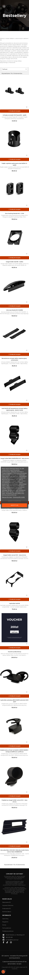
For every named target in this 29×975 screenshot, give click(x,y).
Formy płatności (6, 928)
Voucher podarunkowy (14, 651)
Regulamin (5, 922)
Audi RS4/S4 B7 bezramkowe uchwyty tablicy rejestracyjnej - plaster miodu (14, 409)
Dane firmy (5, 918)
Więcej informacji (7, 497)
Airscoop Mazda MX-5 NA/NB (14, 310)
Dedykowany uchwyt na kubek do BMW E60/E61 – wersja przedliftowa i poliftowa (14, 750)
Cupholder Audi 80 (14, 603)
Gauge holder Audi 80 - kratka (14, 261)
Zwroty (4, 925)
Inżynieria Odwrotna (7, 905)
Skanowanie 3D (6, 902)
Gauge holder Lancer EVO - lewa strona (14, 555)
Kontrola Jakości (6, 911)
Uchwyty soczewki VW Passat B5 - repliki (14, 115)
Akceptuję (14, 505)
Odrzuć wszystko (14, 501)
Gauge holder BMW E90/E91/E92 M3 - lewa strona (14, 458)
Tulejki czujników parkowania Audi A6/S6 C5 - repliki (14, 164)
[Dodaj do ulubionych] (26, 107)
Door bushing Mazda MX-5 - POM (14, 213)
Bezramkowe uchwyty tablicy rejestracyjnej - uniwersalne (14, 359)
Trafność (14, 69)
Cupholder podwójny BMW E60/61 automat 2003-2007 (14, 700)
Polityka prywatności (7, 931)
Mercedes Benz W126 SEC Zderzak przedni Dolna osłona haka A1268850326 (14, 851)
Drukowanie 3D (6, 908)
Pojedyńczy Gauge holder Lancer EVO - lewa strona (14, 801)
